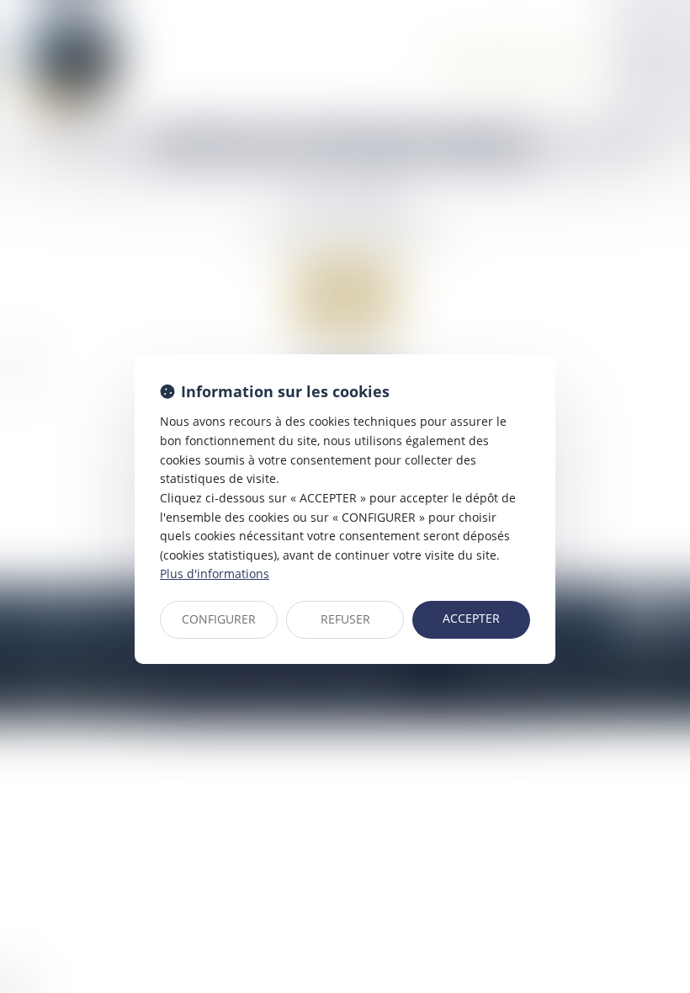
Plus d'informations (214, 573)
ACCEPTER (471, 618)
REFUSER (345, 619)
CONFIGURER (219, 619)
